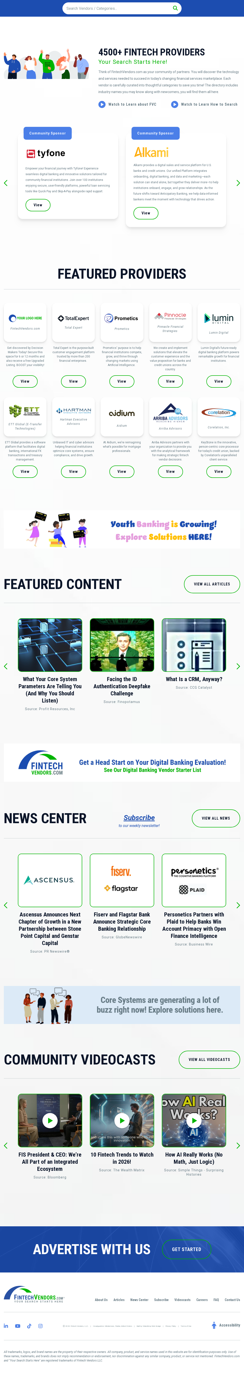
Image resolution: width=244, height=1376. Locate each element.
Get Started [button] (186, 1249)
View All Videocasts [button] (209, 1059)
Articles (119, 1300)
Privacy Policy (170, 1326)
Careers (202, 1300)
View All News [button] (216, 818)
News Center (139, 1300)
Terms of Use (186, 1326)
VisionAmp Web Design (152, 1326)
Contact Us (232, 1300)
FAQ (216, 1300)
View (25, 381)
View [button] (92, 213)
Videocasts (182, 1300)
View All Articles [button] (212, 584)
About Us (101, 1300)
